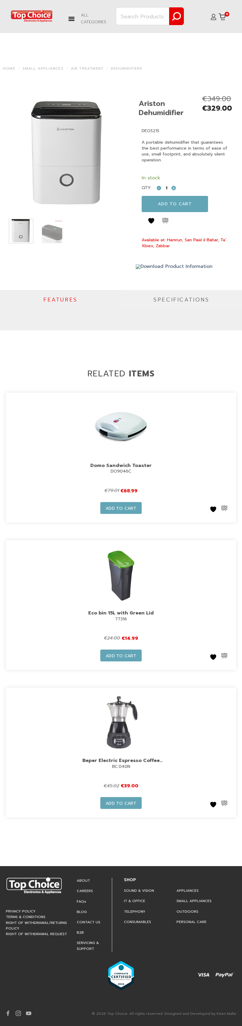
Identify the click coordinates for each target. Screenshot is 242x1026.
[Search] (176, 16)
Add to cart (175, 204)
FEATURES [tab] (60, 300)
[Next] (120, 154)
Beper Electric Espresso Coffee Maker (121, 764)
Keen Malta (226, 1013)
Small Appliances (43, 68)
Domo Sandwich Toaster (121, 465)
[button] (90, 18)
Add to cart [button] (121, 508)
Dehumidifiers (127, 68)
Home (9, 68)
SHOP (130, 880)
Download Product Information (176, 266)
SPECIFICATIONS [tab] (181, 300)
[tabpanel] (121, 319)
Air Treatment (87, 68)
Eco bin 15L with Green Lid (121, 613)
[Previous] (16, 154)
